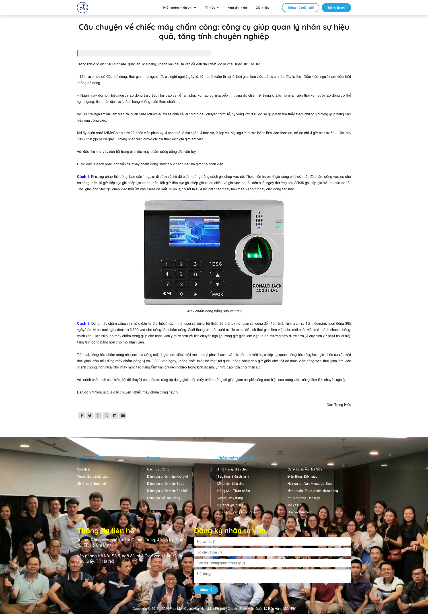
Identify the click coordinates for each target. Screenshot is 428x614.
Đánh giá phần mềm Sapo (166, 483)
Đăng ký (206, 590)
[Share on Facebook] (81, 415)
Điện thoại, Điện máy (302, 476)
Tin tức (210, 8)
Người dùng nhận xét (92, 476)
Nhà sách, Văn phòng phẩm (237, 512)
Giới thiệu (263, 8)
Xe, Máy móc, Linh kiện (304, 498)
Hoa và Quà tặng (300, 512)
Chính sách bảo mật (91, 483)
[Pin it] (98, 415)
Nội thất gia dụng (230, 505)
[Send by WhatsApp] (106, 415)
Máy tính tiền (237, 8)
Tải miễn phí (336, 8)
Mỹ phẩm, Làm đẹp (231, 483)
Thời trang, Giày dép (232, 469)
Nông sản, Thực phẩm (233, 491)
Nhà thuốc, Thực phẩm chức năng (313, 491)
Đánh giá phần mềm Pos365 (167, 491)
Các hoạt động (158, 469)
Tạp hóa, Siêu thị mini (233, 476)
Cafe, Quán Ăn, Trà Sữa (305, 469)
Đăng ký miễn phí (301, 8)
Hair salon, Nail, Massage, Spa (310, 483)
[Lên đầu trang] (418, 570)
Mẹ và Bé (294, 505)
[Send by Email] (122, 415)
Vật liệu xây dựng (230, 498)
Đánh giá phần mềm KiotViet (167, 476)
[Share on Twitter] (89, 415)
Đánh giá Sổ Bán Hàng (163, 498)
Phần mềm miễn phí (177, 8)
